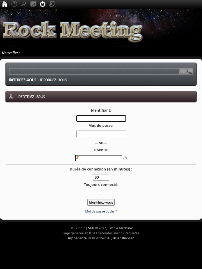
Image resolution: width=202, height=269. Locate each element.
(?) (125, 157)
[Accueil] (4, 4)
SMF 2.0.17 (77, 228)
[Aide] (14, 4)
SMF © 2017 (97, 228)
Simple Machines (121, 228)
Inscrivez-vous (53, 80)
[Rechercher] (23, 4)
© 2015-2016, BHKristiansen (101, 238)
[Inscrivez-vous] (52, 4)
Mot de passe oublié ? (101, 211)
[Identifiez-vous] (42, 4)
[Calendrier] (33, 4)
